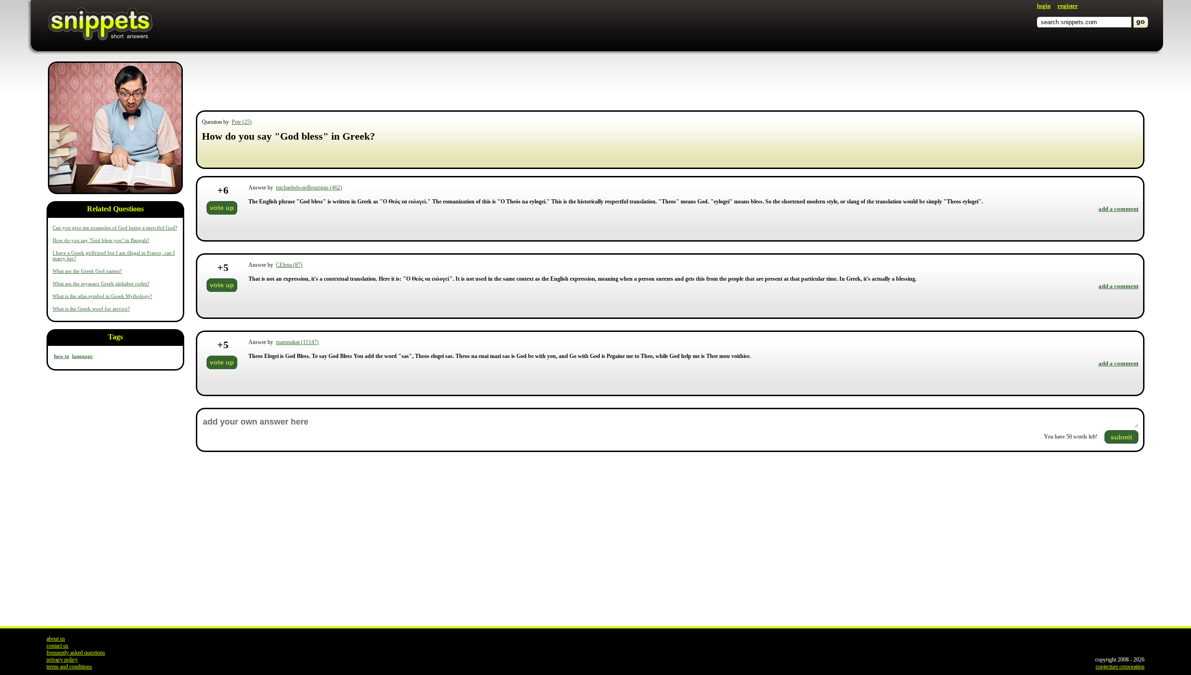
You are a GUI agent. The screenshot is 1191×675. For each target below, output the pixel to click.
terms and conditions (69, 666)
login (1043, 5)
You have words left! (1070, 436)
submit (1121, 437)
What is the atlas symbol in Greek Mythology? (102, 296)
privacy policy (62, 659)
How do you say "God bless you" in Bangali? (101, 240)
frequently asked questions (76, 652)
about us (56, 638)
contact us (57, 645)
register (1067, 5)
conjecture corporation (1120, 666)
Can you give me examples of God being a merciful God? (115, 227)
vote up (222, 207)
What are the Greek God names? (87, 271)
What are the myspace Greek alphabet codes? (101, 283)
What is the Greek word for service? (91, 308)
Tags (115, 337)
